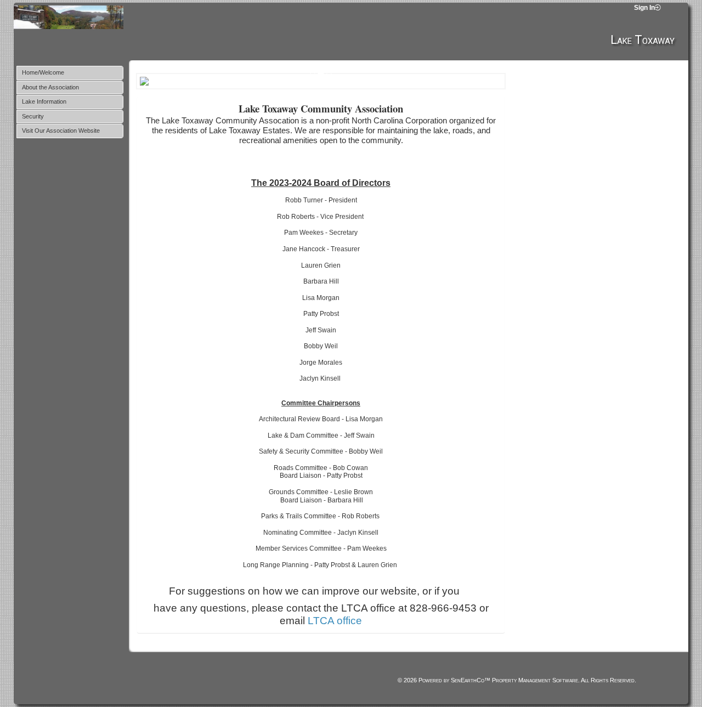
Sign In (644, 8)
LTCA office (335, 620)
